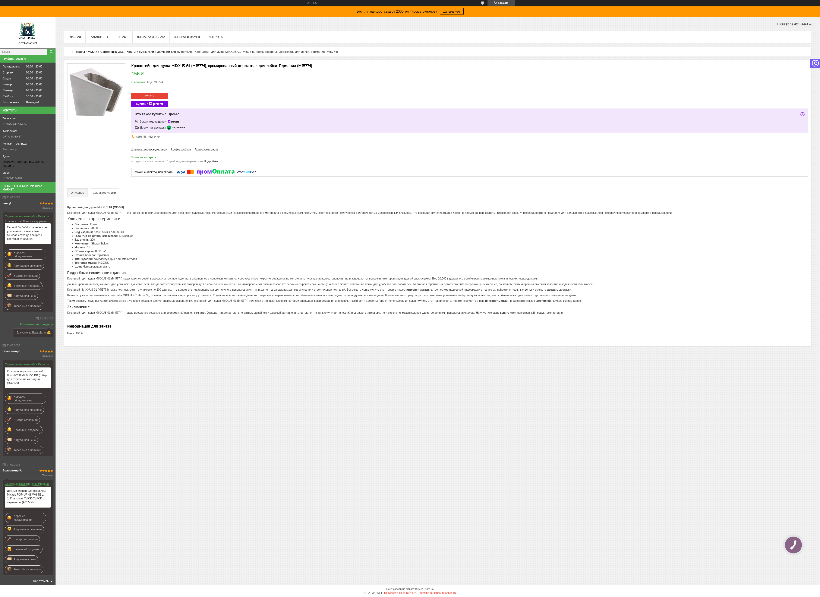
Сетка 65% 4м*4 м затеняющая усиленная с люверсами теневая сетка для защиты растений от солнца (27, 233)
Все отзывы (41, 581)
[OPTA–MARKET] (27, 30)
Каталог (96, 36)
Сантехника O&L (112, 51)
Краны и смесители (140, 51)
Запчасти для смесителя (174, 51)
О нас (122, 36)
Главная (75, 36)
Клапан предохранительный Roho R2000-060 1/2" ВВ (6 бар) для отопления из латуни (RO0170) (27, 377)
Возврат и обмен (187, 36)
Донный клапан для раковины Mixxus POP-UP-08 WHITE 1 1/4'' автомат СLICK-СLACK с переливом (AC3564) (26, 496)
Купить (149, 96)
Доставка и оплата (151, 36)
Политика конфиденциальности (437, 592)
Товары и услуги (85, 51)
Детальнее (451, 11)
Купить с (142, 104)
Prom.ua (429, 589)
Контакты (216, 36)
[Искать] (51, 51)
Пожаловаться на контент (400, 592)
